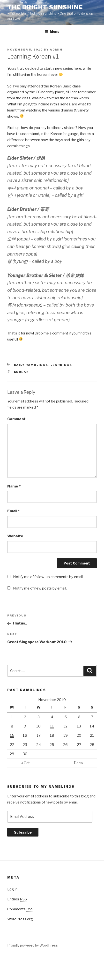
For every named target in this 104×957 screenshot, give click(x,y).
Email (13, 511)
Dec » (78, 763)
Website (15, 536)
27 (79, 745)
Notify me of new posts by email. (40, 588)
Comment (16, 419)
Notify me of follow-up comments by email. (48, 577)
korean (21, 372)
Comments (20, 909)
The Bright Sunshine (45, 7)
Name (14, 486)
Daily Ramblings (31, 365)
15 (12, 735)
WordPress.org (20, 919)
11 (52, 726)
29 (12, 754)
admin (56, 49)
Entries (17, 899)
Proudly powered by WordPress (32, 945)
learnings (61, 365)
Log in (12, 889)
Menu (54, 31)
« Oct (25, 763)
